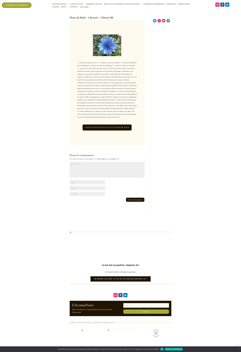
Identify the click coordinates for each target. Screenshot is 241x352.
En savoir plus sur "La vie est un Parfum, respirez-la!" (120, 279)
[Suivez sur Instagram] (217, 5)
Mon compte (84, 7)
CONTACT (74, 7)
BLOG (63, 7)
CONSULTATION (76, 4)
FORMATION (171, 4)
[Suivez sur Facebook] (222, 5)
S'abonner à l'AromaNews (16, 5)
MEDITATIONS (184, 4)
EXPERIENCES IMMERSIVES (153, 4)
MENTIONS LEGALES (84, 322)
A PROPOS (73, 322)
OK (162, 349)
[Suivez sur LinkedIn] (227, 5)
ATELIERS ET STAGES (93, 4)
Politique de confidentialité (174, 349)
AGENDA (55, 7)
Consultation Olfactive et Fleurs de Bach (107, 127)
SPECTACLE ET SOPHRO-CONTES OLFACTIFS (121, 4)
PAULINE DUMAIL (59, 4)
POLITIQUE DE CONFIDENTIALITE (103, 322)
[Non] (239, 349)
